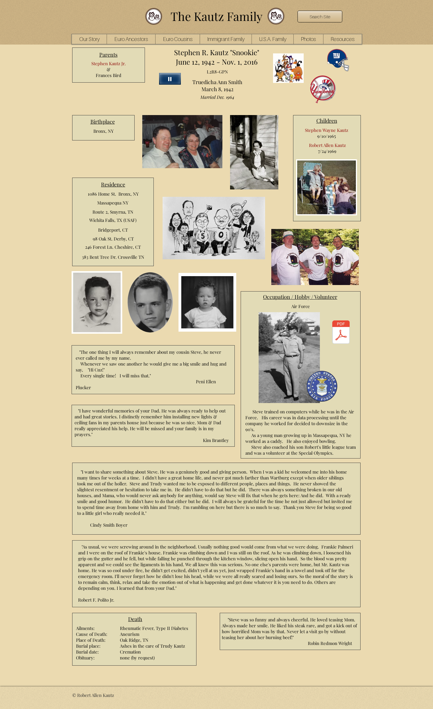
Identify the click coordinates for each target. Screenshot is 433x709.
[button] (131, 39)
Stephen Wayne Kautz (326, 130)
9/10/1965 (326, 136)
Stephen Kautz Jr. (108, 63)
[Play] (170, 79)
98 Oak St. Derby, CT (113, 239)
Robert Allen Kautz (327, 145)
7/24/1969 (327, 151)
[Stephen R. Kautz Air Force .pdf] (340, 332)
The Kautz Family (216, 16)
